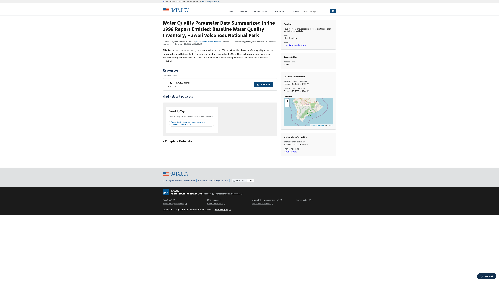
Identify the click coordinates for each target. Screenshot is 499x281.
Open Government (175, 181)
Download (266, 84)
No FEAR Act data (215, 203)
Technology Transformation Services (221, 193)
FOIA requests (213, 200)
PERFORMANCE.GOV (205, 181)
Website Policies (189, 181)
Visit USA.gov (221, 209)
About (165, 181)
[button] (287, 101)
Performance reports (261, 203)
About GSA (167, 200)
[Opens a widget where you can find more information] (486, 276)
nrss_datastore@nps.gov (295, 45)
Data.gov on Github (221, 181)
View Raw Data (290, 151)
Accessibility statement (173, 203)
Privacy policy (302, 200)
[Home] (176, 10)
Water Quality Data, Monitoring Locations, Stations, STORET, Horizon (188, 123)
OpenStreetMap (318, 125)
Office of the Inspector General (265, 200)
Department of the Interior (208, 41)
